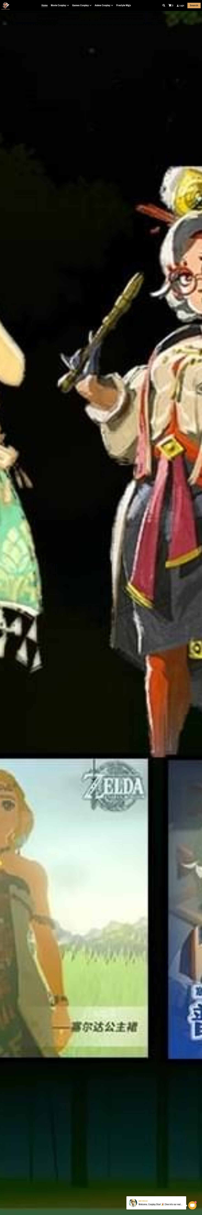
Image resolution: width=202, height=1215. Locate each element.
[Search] (164, 5)
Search (194, 5)
